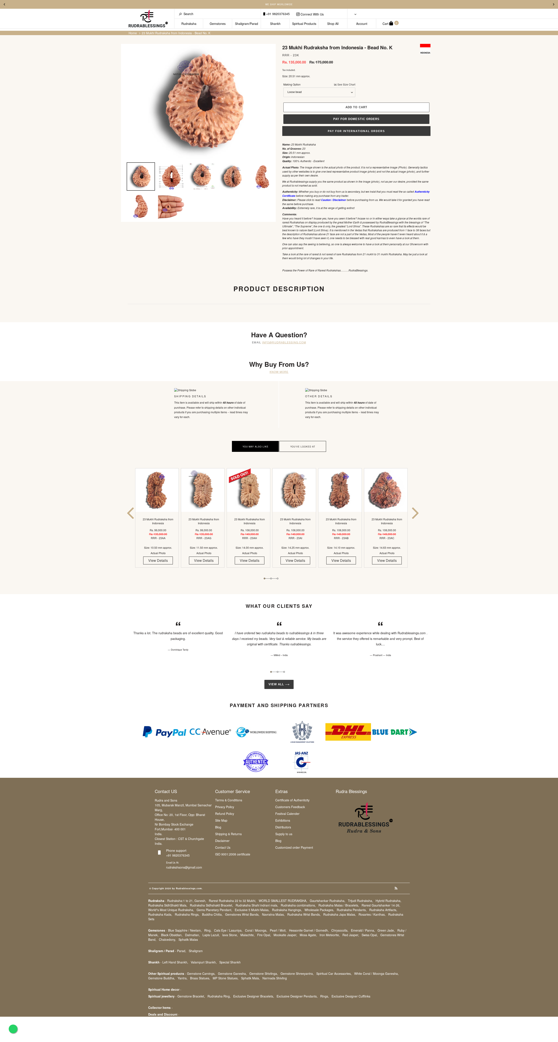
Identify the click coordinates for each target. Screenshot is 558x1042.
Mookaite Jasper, (285, 935)
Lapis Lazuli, (211, 935)
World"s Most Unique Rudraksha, (171, 910)
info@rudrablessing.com (284, 342)
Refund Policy (224, 813)
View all (277, 684)
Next (554, 4)
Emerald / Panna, (363, 930)
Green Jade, (386, 930)
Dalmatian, (192, 935)
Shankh (275, 23)
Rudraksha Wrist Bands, (304, 914)
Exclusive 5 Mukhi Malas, (252, 910)
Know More (279, 372)
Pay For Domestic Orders (356, 119)
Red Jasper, (350, 935)
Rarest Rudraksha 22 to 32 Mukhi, (232, 900)
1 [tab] (264, 578)
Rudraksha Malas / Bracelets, (338, 905)
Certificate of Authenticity (292, 800)
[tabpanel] (158, 521)
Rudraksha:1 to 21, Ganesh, (186, 900)
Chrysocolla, (339, 930)
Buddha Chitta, (212, 914)
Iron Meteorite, (330, 935)
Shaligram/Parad (246, 23)
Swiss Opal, (370, 935)
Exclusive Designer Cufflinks (351, 996)
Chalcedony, (167, 939)
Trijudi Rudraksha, (360, 900)
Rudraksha (188, 23)
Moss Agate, (308, 935)
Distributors (283, 827)
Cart (390, 23)
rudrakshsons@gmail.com (184, 867)
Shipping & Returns (228, 834)
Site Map (221, 820)
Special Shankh (230, 962)
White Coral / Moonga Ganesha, (376, 973)
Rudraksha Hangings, (287, 910)
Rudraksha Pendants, (352, 910)
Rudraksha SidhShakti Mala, (167, 905)
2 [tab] (271, 578)
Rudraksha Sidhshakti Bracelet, (211, 905)
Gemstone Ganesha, (232, 973)
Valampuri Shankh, (204, 962)
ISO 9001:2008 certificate (232, 854)
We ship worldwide (279, 4)
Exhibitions (282, 820)
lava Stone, (230, 935)
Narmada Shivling (274, 978)
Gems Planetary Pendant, (214, 910)
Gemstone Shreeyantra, (297, 973)
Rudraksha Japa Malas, (339, 914)
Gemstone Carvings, (201, 973)
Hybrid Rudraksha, (388, 900)
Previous (4, 4)
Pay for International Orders (356, 131)
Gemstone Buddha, (161, 978)
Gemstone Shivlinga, (263, 973)
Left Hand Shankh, (175, 962)
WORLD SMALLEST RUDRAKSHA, (283, 900)
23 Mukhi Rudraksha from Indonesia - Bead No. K (176, 33)
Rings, (324, 996)
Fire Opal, (264, 935)
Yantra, (182, 978)
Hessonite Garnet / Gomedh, (309, 930)
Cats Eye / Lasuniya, (228, 930)
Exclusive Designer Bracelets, (253, 996)
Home (133, 33)
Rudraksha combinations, (298, 905)
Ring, (207, 930)
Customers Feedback (290, 807)
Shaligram (196, 951)
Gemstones (218, 23)
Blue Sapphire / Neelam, (185, 930)
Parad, (181, 951)
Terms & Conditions (228, 800)
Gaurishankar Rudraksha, (327, 900)
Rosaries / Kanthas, (372, 914)
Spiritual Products (304, 23)
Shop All (333, 23)
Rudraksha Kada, (160, 914)
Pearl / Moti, (278, 930)
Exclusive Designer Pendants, (297, 996)
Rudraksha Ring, (219, 996)
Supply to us (283, 834)
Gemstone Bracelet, (191, 996)
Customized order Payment (294, 847)
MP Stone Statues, (225, 978)
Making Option (319, 84)
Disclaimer (222, 840)
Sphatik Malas (188, 939)
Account (361, 23)
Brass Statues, (200, 978)
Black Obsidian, (171, 935)
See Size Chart (346, 84)
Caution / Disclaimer (333, 200)
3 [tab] (277, 578)
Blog (218, 827)
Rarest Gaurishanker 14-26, (381, 905)
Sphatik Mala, (250, 978)
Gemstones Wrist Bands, (242, 914)
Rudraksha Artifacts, (383, 910)
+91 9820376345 (277, 14)
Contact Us (222, 847)
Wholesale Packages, (319, 910)
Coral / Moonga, (256, 930)
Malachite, (247, 935)
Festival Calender (287, 813)
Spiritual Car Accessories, (334, 973)
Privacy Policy (224, 807)
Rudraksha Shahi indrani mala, (257, 905)
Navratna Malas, (273, 914)
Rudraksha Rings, (187, 914)
